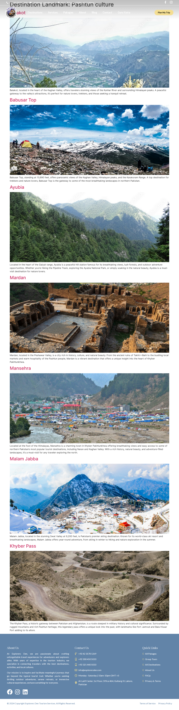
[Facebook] (10, 692)
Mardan (18, 277)
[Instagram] (17, 692)
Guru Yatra (124, 12)
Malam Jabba (24, 458)
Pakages (68, 12)
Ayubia (17, 187)
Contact (107, 12)
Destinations (35, 12)
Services (53, 12)
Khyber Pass (23, 546)
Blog (94, 12)
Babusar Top (23, 100)
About (82, 12)
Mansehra (20, 368)
